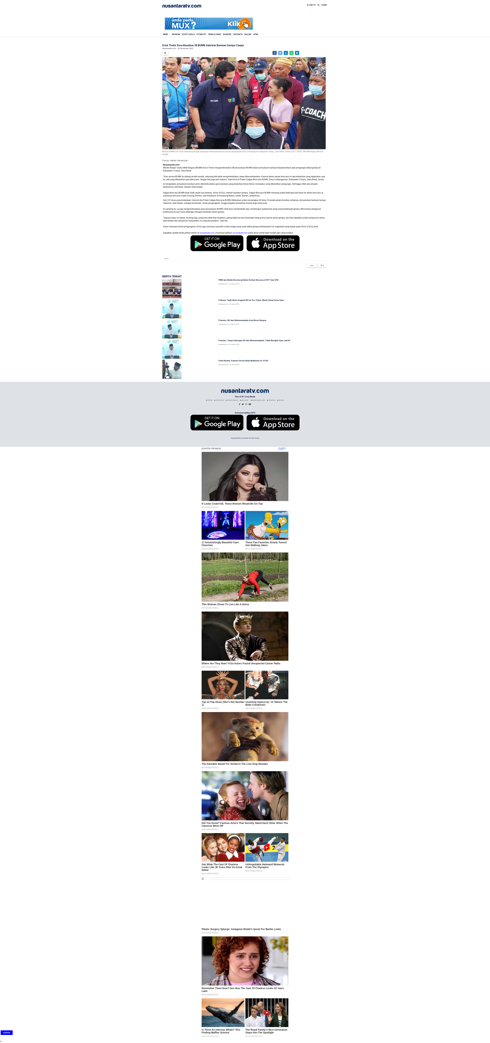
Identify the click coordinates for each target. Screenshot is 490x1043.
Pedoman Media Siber (258, 400)
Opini (255, 34)
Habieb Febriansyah (179, 160)
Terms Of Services (232, 400)
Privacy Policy (219, 400)
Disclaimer (244, 400)
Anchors (281, 400)
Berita (166, 258)
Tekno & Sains (214, 34)
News (165, 34)
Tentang (210, 400)
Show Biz (227, 34)
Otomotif (201, 34)
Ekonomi (176, 34)
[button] (275, 53)
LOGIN (324, 5)
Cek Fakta (237, 34)
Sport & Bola (188, 34)
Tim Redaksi (272, 400)
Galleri (247, 34)
